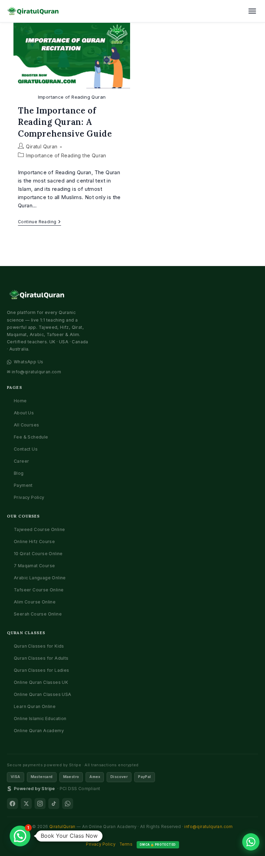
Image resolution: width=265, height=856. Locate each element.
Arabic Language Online (40, 577)
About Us (24, 412)
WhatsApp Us (28, 361)
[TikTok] (53, 803)
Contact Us (26, 449)
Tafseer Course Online (38, 589)
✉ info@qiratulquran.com (34, 371)
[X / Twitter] (26, 803)
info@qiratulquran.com (208, 826)
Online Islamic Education (40, 718)
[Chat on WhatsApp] (250, 841)
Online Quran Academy (39, 730)
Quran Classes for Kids (39, 646)
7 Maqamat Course (34, 565)
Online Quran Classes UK (41, 682)
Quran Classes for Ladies (41, 670)
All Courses (26, 424)
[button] (20, 836)
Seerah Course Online (38, 614)
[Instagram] (40, 803)
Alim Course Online (35, 601)
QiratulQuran (62, 826)
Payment (23, 485)
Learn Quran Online (35, 706)
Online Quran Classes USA (42, 694)
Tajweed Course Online (39, 529)
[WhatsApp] (67, 803)
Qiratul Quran (41, 146)
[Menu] (252, 11)
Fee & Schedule (31, 437)
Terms (125, 844)
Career (21, 461)
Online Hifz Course (34, 541)
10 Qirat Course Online (38, 553)
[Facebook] (12, 803)
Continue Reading (39, 222)
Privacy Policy (29, 497)
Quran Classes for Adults (41, 658)
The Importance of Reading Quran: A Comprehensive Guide (65, 122)
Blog (19, 473)
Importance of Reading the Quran (66, 155)
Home (20, 400)
